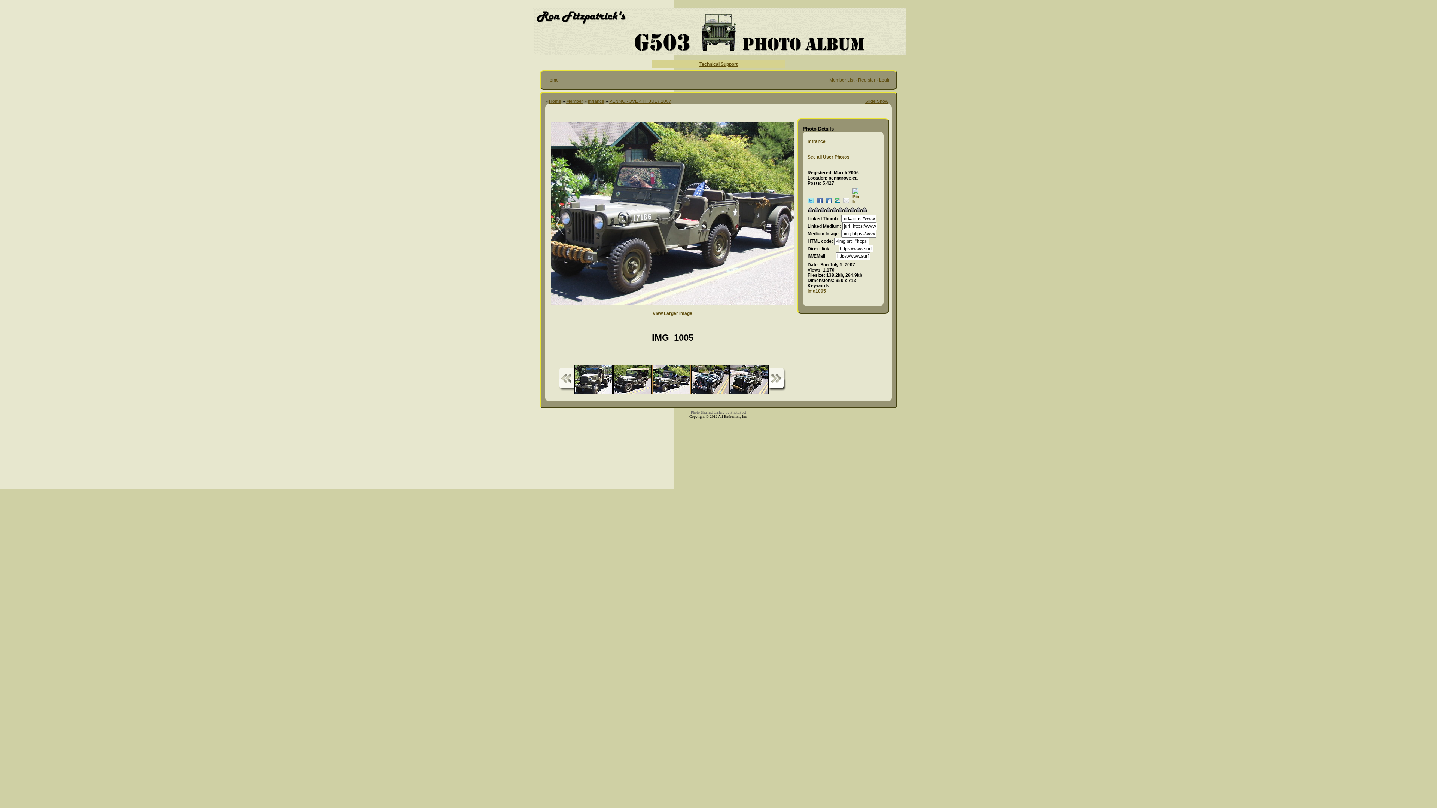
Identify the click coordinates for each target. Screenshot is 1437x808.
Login (885, 80)
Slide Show (876, 101)
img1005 (817, 291)
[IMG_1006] (554, 225)
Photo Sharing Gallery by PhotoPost (718, 412)
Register (866, 80)
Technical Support (718, 64)
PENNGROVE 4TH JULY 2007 (640, 101)
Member (574, 101)
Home (552, 80)
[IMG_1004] (781, 225)
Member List (841, 80)
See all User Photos (828, 157)
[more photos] (566, 379)
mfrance (596, 101)
